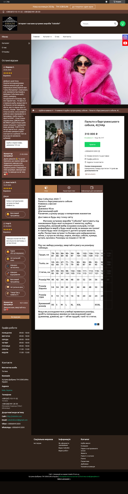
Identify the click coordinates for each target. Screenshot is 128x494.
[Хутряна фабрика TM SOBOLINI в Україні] (9, 24)
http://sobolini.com (14, 416)
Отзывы (5, 52)
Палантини (85, 461)
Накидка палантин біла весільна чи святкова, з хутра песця (16, 241)
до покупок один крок (82, 7)
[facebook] (95, 325)
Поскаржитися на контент (68, 476)
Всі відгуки (15, 317)
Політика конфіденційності (89, 476)
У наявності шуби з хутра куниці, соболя (71, 111)
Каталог (46, 37)
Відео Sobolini (64, 448)
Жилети (84, 453)
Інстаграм (37, 443)
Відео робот (63, 450)
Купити (92, 145)
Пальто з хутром (87, 456)
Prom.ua (76, 474)
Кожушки (84, 446)
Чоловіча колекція (88, 466)
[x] (98, 325)
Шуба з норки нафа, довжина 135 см (14, 144)
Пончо (83, 458)
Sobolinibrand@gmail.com (17, 420)
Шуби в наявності (46, 111)
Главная (36, 37)
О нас (57, 37)
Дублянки (84, 464)
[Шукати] (115, 23)
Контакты (67, 37)
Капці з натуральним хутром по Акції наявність (14, 203)
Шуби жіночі (85, 443)
